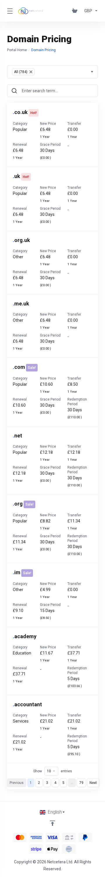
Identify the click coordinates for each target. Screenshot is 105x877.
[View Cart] (76, 11)
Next (93, 783)
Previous (17, 783)
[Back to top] (52, 823)
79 (81, 783)
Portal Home (17, 50)
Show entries (52, 771)
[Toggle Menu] (9, 11)
